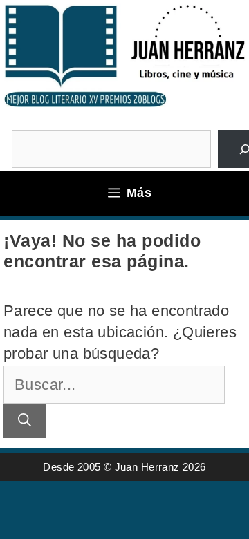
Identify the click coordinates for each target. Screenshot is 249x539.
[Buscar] (24, 421)
